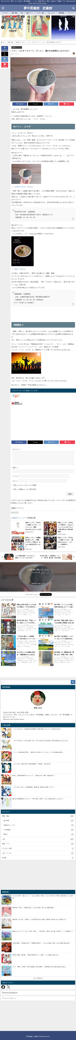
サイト (14, 481)
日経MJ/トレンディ (16, 47)
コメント (16, 449)
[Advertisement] (43, 314)
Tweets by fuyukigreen (10, 993)
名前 (15, 467)
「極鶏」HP (17, 269)
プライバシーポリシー (9, 998)
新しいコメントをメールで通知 (25, 485)
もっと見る (37, 978)
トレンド (15, 512)
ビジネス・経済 (37, 848)
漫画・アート (37, 843)
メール (15, 476)
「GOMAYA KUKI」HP (21, 187)
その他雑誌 (38, 829)
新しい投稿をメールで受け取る (25, 489)
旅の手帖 (38, 820)
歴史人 (38, 834)
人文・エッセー (37, 853)
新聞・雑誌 (37, 816)
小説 (37, 839)
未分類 (37, 858)
